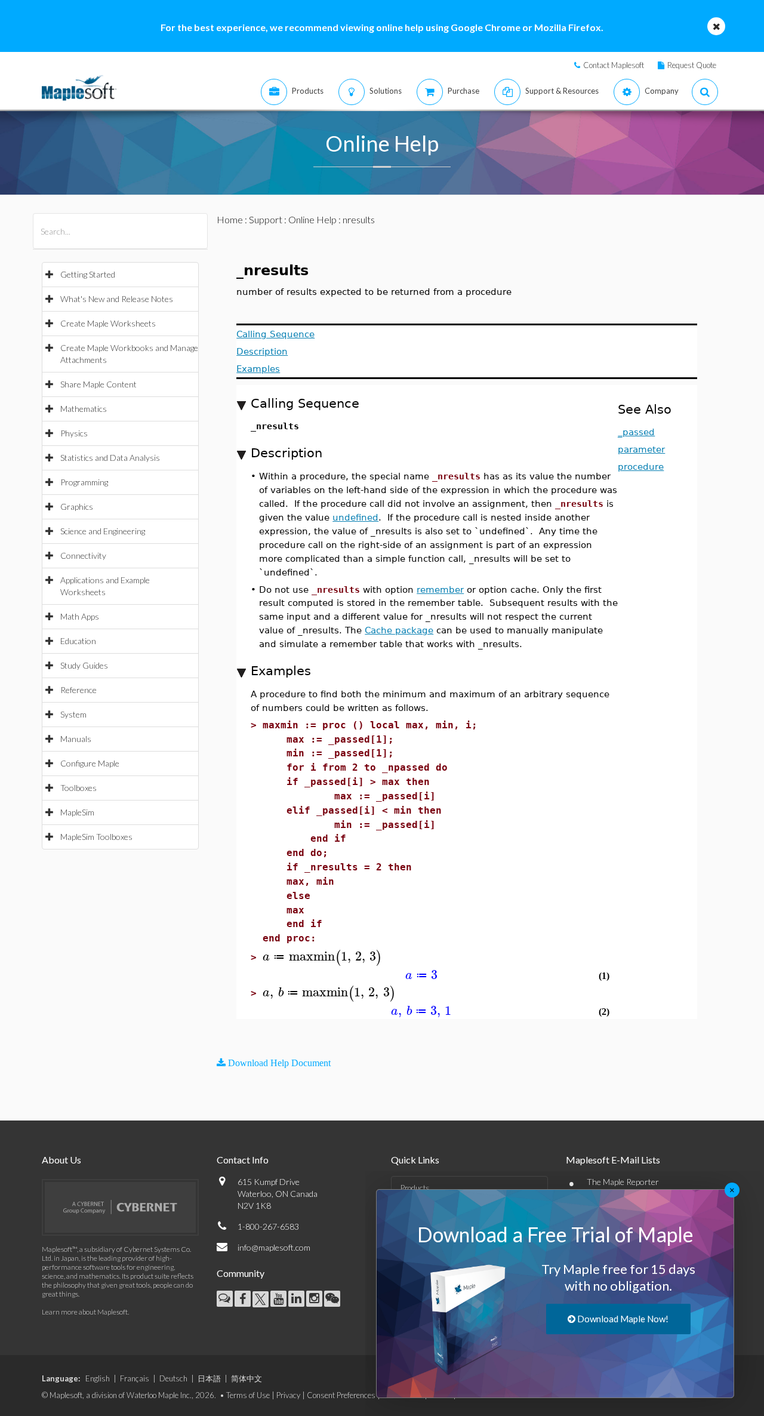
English (97, 1378)
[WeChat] (332, 1299)
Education (78, 641)
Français (134, 1378)
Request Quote (691, 65)
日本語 (209, 1378)
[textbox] (322, 956)
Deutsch (173, 1378)
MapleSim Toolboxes (96, 837)
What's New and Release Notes (116, 299)
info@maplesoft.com (274, 1247)
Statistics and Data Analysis (110, 457)
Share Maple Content (98, 384)
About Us (61, 1159)
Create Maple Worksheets (108, 323)
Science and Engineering (102, 531)
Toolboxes (78, 788)
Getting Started (87, 274)
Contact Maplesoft (613, 65)
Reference (78, 690)
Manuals (75, 739)
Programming (84, 482)
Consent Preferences (341, 1395)
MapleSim (77, 812)
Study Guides (84, 665)
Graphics (76, 506)
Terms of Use (248, 1395)
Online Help (312, 219)
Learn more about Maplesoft (85, 1311)
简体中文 (246, 1378)
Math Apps (79, 616)
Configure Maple (89, 763)
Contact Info (243, 1159)
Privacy (288, 1395)
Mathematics (83, 409)
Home (230, 219)
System (73, 714)
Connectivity (83, 555)
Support (265, 219)
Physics (74, 433)
